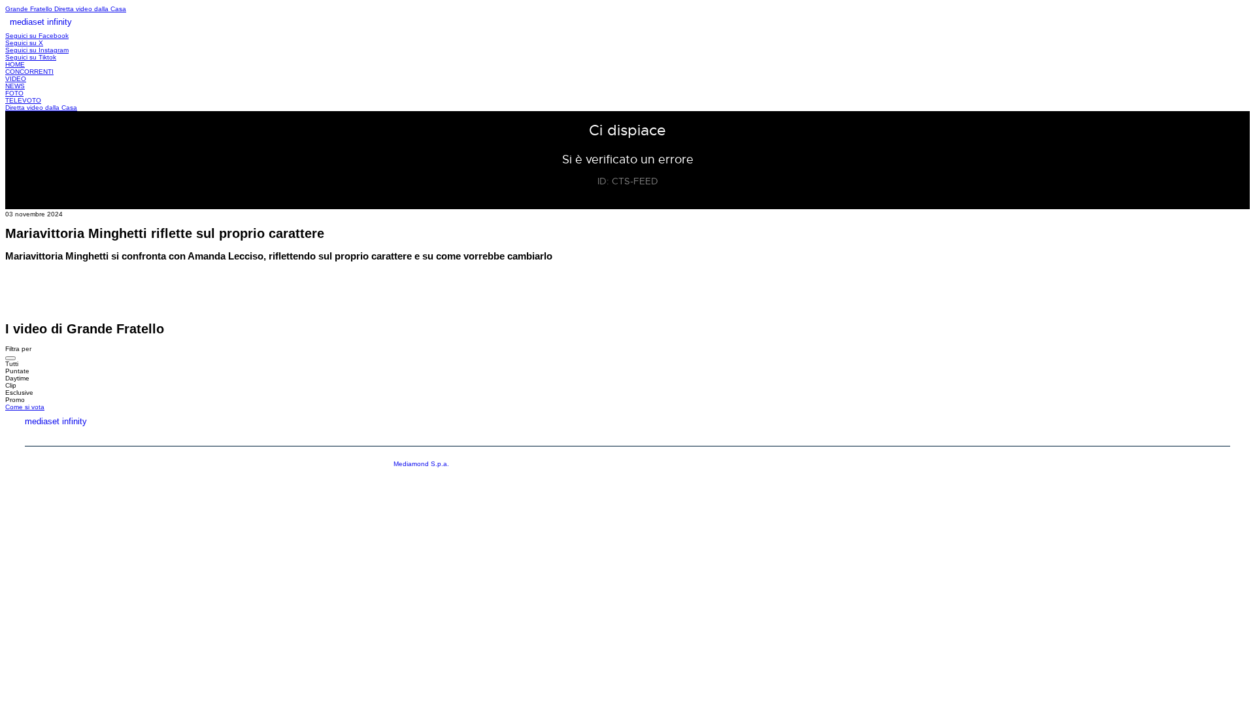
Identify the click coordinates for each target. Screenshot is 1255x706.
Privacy (1152, 436)
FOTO (14, 93)
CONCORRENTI (29, 71)
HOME (15, 64)
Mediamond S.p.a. (421, 463)
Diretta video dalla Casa (90, 8)
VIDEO (15, 78)
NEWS (15, 86)
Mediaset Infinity (986, 436)
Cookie (1215, 436)
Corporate (1078, 436)
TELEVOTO (23, 100)
